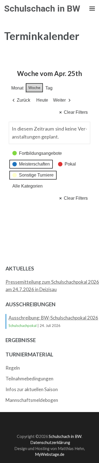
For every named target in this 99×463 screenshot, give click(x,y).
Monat (17, 88)
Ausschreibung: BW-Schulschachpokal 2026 (53, 318)
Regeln (13, 368)
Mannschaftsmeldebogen (32, 400)
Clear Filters (76, 112)
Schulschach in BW (42, 8)
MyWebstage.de (49, 454)
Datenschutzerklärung (50, 442)
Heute (42, 100)
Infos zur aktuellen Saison (32, 389)
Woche (34, 87)
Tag (49, 88)
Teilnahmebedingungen (29, 378)
